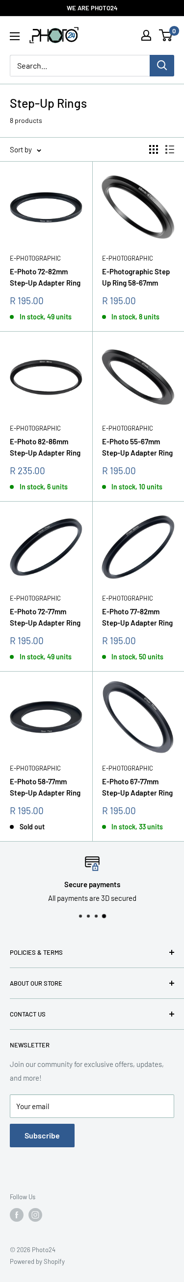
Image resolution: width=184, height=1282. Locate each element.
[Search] (162, 65)
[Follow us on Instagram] (35, 1215)
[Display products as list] (169, 149)
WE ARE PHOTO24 (92, 8)
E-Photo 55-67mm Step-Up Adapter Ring (137, 447)
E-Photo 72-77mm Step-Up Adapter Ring (45, 617)
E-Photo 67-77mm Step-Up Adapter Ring (137, 787)
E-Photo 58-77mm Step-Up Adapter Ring (45, 787)
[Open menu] (15, 36)
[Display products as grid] (153, 149)
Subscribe (42, 1135)
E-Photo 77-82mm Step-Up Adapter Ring (137, 617)
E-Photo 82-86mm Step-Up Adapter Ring (45, 447)
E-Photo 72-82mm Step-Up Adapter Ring (45, 277)
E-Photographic (35, 258)
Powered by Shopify (37, 1261)
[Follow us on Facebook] (17, 1215)
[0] (166, 35)
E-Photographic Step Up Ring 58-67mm (136, 277)
